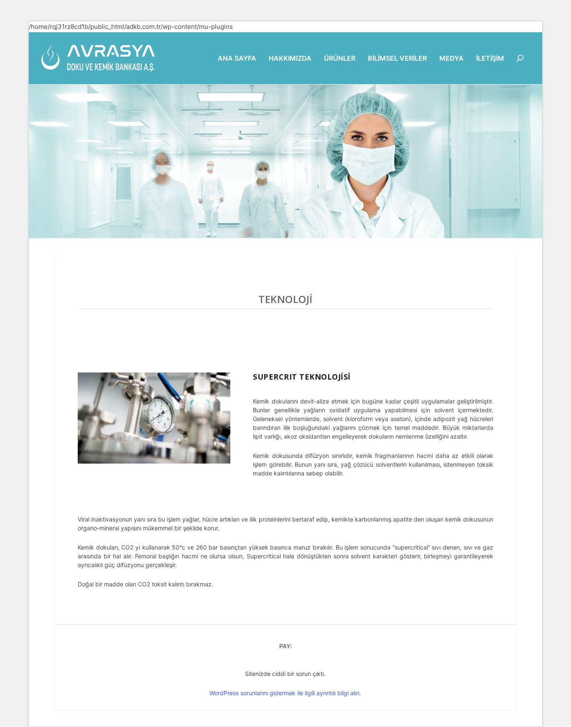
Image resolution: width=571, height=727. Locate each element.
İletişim (490, 58)
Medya (451, 58)
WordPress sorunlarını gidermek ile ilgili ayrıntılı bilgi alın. (285, 692)
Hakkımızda (290, 58)
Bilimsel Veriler (397, 58)
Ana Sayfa (237, 58)
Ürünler (339, 58)
